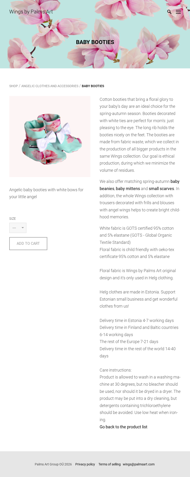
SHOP (13, 86)
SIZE (12, 218)
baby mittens (128, 188)
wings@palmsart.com (139, 464)
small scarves (161, 188)
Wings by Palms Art (31, 12)
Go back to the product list (123, 426)
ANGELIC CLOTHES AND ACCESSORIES (49, 86)
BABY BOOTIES (93, 86)
